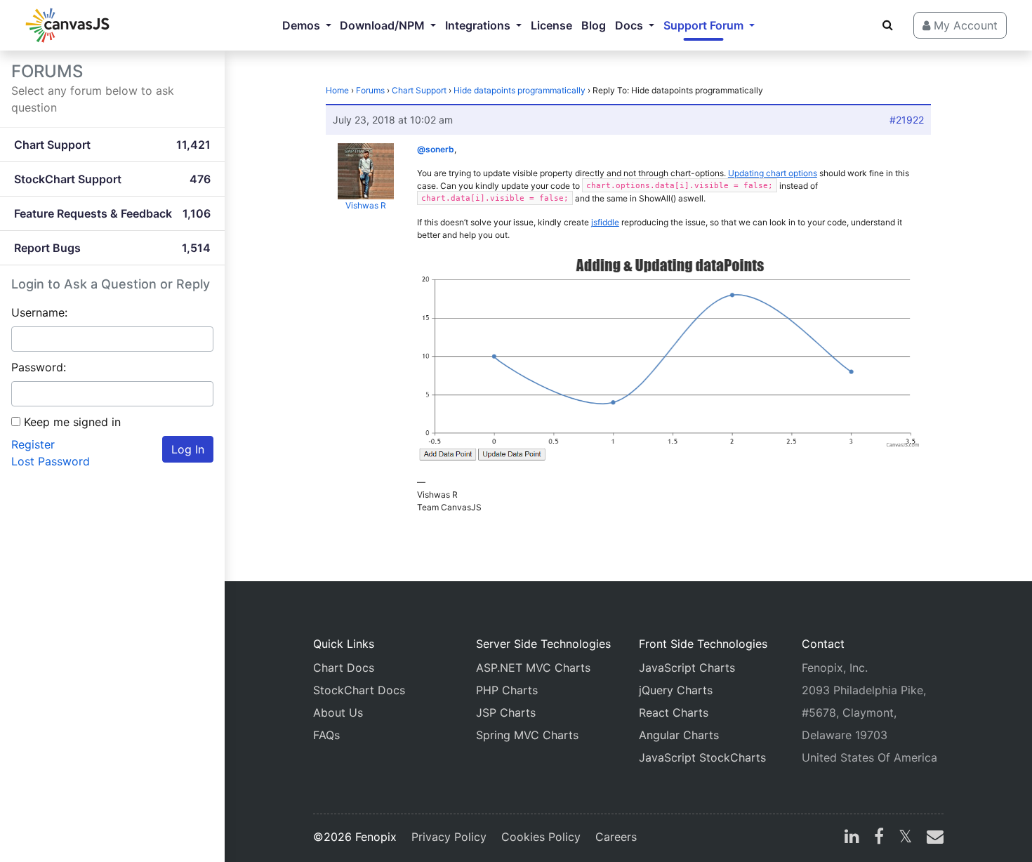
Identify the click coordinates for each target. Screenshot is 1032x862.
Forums (370, 90)
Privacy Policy (449, 837)
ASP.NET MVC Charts (533, 668)
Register (33, 444)
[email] (932, 838)
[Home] (67, 25)
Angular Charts (679, 735)
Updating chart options (772, 173)
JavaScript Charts (687, 668)
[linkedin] (852, 838)
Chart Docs (343, 668)
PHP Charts (507, 690)
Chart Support (419, 90)
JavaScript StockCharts (702, 757)
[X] (905, 838)
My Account (964, 25)
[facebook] (878, 838)
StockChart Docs (359, 690)
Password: (38, 367)
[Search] (887, 24)
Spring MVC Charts (527, 735)
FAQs (326, 735)
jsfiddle (605, 222)
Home (337, 90)
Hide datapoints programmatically (520, 90)
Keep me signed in (72, 422)
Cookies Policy (541, 837)
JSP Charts (506, 712)
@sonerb (435, 149)
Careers (616, 837)
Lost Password (50, 461)
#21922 (906, 120)
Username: (39, 312)
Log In (187, 449)
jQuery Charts (676, 690)
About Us (338, 712)
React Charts (673, 712)
